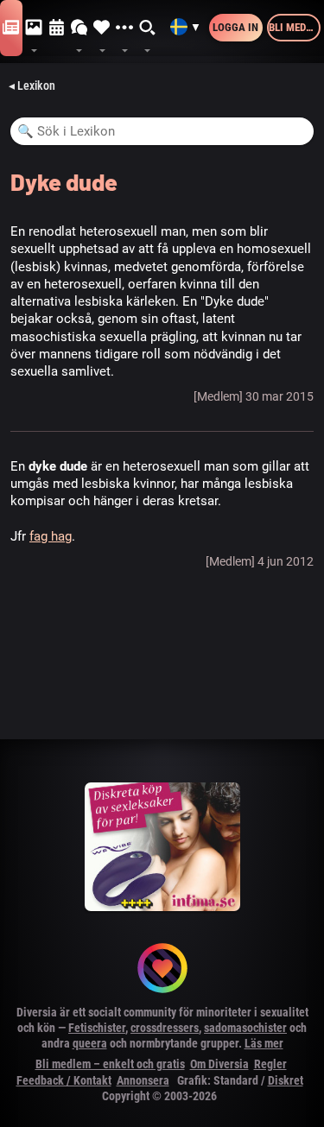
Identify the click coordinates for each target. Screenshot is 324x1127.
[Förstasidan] (11, 28)
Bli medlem (295, 27)
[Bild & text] (33, 28)
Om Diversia (219, 1064)
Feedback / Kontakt (63, 1080)
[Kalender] (57, 28)
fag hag (50, 536)
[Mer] (124, 28)
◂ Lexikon (32, 85)
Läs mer (264, 1043)
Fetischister (96, 1028)
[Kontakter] (102, 28)
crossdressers (164, 1028)
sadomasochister (245, 1028)
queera (90, 1043)
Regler (270, 1064)
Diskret (285, 1080)
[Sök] (148, 28)
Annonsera (143, 1080)
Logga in (235, 27)
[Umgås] (79, 28)
